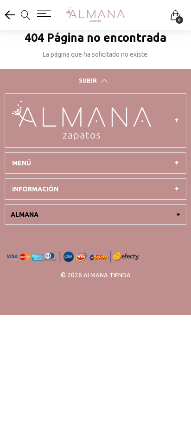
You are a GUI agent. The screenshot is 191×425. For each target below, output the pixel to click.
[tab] (95, 120)
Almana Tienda (107, 275)
